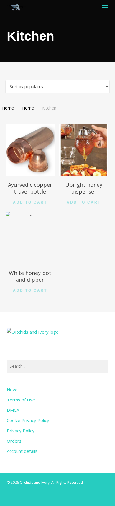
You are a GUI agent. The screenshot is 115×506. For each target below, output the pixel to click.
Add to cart (30, 202)
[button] (105, 7)
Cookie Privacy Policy (28, 420)
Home (8, 108)
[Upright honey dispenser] (84, 150)
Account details (22, 451)
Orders (14, 441)
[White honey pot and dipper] (30, 238)
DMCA (13, 410)
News (13, 389)
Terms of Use (21, 400)
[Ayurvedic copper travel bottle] (30, 150)
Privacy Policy (20, 430)
